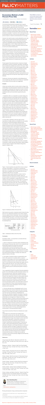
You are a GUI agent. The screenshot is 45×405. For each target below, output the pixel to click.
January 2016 (33, 97)
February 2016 (34, 95)
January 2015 (33, 111)
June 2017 (33, 83)
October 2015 (33, 101)
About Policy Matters (5, 10)
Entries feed (33, 256)
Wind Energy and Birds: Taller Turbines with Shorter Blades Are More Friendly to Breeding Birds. (36, 37)
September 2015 (34, 102)
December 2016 (34, 87)
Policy (32, 247)
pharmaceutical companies (21, 391)
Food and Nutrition (24, 19)
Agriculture (33, 234)
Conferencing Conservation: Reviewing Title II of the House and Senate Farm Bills (36, 157)
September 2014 (34, 117)
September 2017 (34, 80)
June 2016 (33, 91)
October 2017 (33, 78)
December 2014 (34, 112)
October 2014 (33, 115)
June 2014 (33, 121)
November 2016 (34, 88)
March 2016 (33, 94)
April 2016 (33, 93)
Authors (22, 10)
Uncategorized (34, 248)
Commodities (33, 236)
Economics (33, 238)
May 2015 (33, 105)
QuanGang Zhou (6, 19)
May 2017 (33, 84)
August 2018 (33, 66)
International (33, 245)
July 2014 (33, 119)
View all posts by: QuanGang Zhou (9, 387)
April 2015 (33, 107)
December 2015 (34, 98)
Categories (15, 10)
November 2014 (34, 114)
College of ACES (13, 1)
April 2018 (33, 71)
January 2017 (33, 85)
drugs (13, 391)
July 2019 (33, 61)
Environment (33, 241)
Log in (32, 254)
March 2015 (33, 108)
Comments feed (34, 257)
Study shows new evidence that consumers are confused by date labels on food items (36, 152)
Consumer (18, 19)
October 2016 (33, 90)
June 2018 (33, 68)
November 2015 (34, 100)
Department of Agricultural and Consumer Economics (12, 402)
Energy (32, 240)
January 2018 (33, 76)
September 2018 (34, 64)
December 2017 (34, 77)
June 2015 (33, 104)
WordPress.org (34, 258)
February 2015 (34, 110)
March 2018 (33, 73)
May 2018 (33, 70)
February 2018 (34, 74)
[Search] (41, 24)
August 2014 (33, 118)
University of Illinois (4, 1)
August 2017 (33, 81)
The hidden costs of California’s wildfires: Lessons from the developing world (35, 42)
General (32, 244)
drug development (7, 391)
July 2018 (33, 67)
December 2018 (34, 63)
